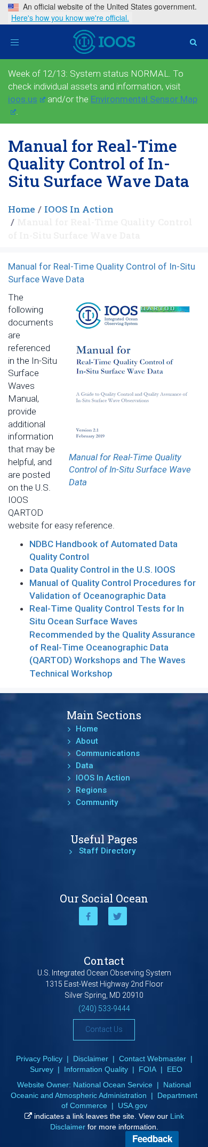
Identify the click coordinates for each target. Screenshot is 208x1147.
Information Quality (96, 1069)
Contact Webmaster (152, 1058)
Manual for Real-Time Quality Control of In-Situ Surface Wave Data (130, 470)
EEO (174, 1069)
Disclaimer (90, 1058)
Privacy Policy (39, 1058)
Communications (108, 753)
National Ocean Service (113, 1084)
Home (21, 209)
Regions (91, 790)
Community (97, 802)
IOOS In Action (79, 209)
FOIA (147, 1069)
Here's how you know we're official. (70, 17)
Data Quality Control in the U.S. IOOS (102, 569)
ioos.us (22, 99)
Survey (41, 1069)
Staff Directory (107, 851)
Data (84, 765)
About (87, 741)
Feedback (152, 1138)
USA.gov (132, 1105)
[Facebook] (88, 916)
